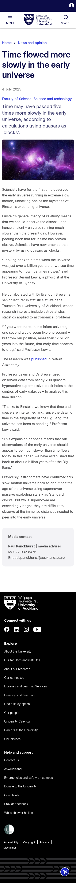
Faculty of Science (16, 99)
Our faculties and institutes (22, 660)
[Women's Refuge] (9, 833)
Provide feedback (16, 804)
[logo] (38, 20)
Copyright (29, 842)
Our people (11, 712)
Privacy (44, 842)
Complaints (11, 795)
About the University (17, 651)
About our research (17, 669)
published (39, 359)
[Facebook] (7, 629)
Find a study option (17, 704)
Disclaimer (9, 847)
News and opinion (32, 43)
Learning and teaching (19, 695)
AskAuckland (13, 769)
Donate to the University (20, 786)
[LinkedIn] (16, 629)
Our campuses (14, 677)
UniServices (12, 739)
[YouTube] (37, 629)
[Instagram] (26, 629)
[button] (71, 6)
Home (7, 43)
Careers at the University (21, 730)
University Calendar (17, 721)
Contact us (11, 760)
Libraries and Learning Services (25, 686)
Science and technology (53, 99)
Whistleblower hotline (18, 812)
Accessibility (10, 842)
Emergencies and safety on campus (28, 777)
